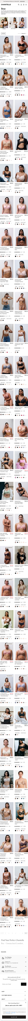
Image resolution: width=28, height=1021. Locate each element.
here (8, 963)
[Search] (19, 4)
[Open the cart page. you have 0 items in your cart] (23, 4)
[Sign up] (23, 984)
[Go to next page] (26, 933)
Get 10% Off (14, 1017)
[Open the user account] (21, 4)
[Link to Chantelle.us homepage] (6, 5)
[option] (3, 96)
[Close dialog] (26, 1003)
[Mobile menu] (26, 4)
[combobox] (22, 33)
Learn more (3, 13)
